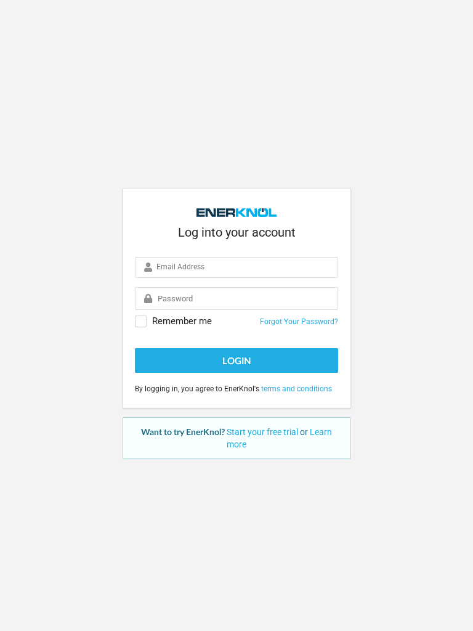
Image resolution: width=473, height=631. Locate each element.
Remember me (182, 321)
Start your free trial (263, 432)
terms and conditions (296, 389)
